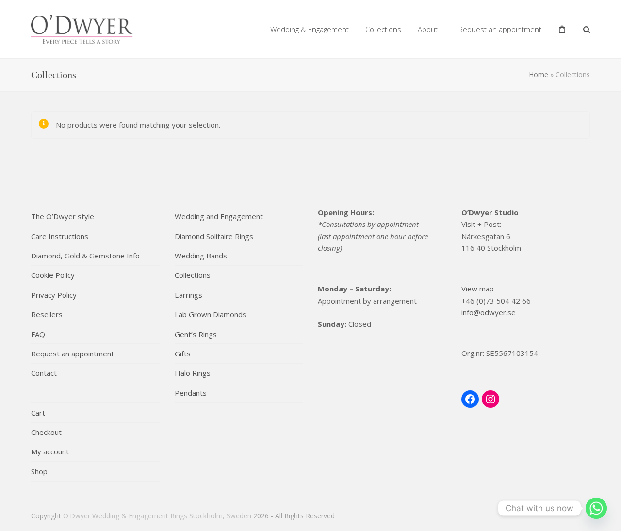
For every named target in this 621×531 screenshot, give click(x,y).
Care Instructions (59, 236)
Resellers (47, 314)
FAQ (38, 334)
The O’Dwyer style (62, 216)
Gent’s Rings (196, 334)
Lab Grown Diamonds (210, 314)
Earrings (188, 295)
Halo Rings (193, 373)
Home (538, 74)
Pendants (191, 393)
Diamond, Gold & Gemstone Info (85, 255)
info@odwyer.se (488, 312)
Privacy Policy (54, 295)
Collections (193, 275)
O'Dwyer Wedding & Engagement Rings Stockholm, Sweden (157, 515)
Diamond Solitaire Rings (214, 236)
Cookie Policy (53, 275)
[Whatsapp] (596, 508)
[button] (586, 29)
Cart (38, 413)
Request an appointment (72, 353)
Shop (39, 471)
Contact (44, 373)
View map (477, 288)
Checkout (46, 432)
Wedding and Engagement (219, 216)
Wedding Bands (201, 255)
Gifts (183, 353)
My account (50, 451)
